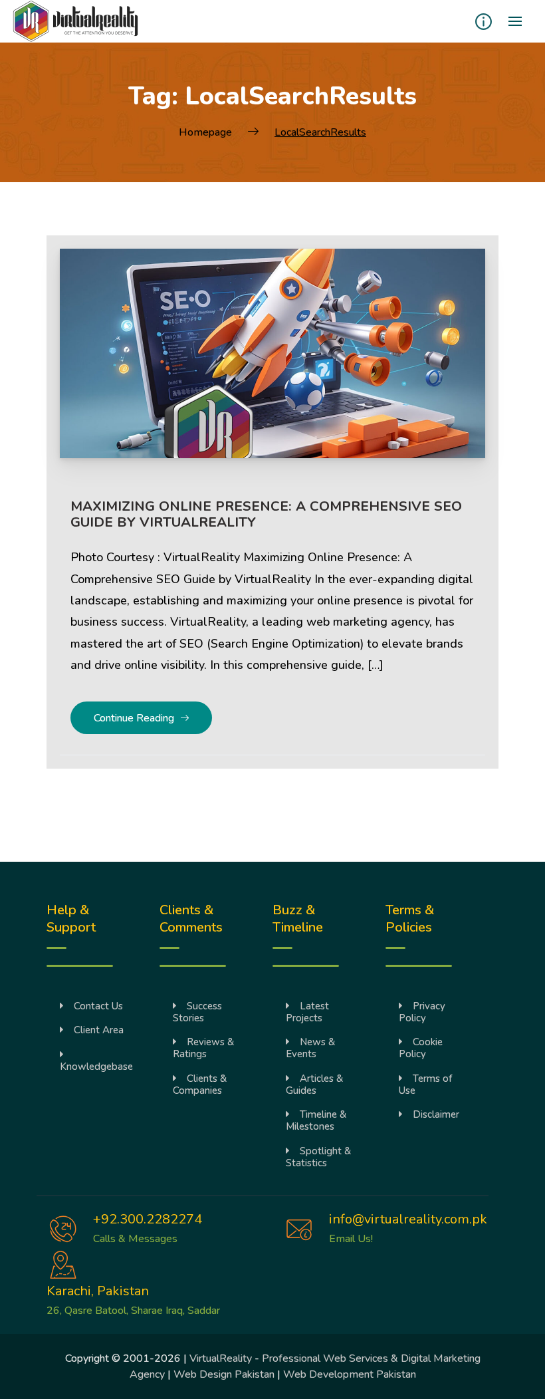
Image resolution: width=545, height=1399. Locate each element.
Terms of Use (425, 1084)
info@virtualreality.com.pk (408, 1219)
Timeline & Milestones (316, 1120)
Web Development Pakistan (349, 1374)
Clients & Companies (200, 1084)
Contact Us (98, 1006)
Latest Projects (307, 1012)
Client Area (99, 1030)
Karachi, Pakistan (98, 1291)
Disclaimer (436, 1114)
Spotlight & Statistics (318, 1157)
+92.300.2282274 (147, 1219)
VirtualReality (220, 1358)
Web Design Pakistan (223, 1374)
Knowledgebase (96, 1066)
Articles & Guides (314, 1084)
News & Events (310, 1048)
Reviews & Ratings (203, 1048)
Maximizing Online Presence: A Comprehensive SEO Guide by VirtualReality (266, 514)
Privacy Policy (422, 1012)
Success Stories (197, 1012)
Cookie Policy (421, 1048)
